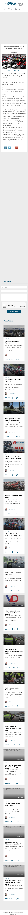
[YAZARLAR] (12, 9)
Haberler (7, 338)
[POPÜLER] (8, 9)
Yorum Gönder (14, 311)
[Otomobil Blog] (14, 4)
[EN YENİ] (5, 9)
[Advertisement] (14, 28)
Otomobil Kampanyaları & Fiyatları (13, 912)
